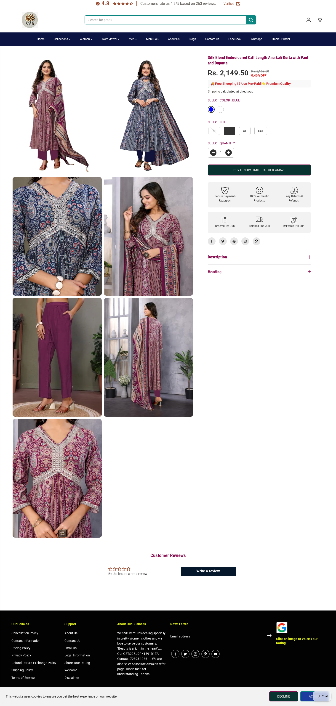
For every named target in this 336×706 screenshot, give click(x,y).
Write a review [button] (208, 571)
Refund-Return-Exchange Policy (33, 663)
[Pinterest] (234, 241)
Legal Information (77, 655)
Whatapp (256, 39)
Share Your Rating (77, 663)
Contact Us (72, 640)
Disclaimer (71, 677)
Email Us (70, 648)
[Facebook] (212, 241)
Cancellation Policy (24, 633)
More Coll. (152, 39)
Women (85, 39)
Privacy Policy (21, 655)
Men (132, 39)
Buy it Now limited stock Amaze (259, 170)
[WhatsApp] (256, 241)
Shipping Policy (22, 670)
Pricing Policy (20, 648)
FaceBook (234, 39)
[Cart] (320, 20)
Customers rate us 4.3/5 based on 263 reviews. (178, 3)
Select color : (224, 100)
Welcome (70, 670)
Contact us (212, 39)
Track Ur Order (280, 39)
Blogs (192, 39)
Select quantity (221, 143)
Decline (283, 696)
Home (41, 39)
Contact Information (25, 640)
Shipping (214, 91)
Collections (61, 39)
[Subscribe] (269, 636)
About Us (174, 39)
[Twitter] (223, 241)
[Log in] (309, 20)
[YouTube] (216, 654)
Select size (217, 122)
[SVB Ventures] (30, 20)
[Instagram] (245, 241)
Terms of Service (23, 677)
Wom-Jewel (109, 39)
